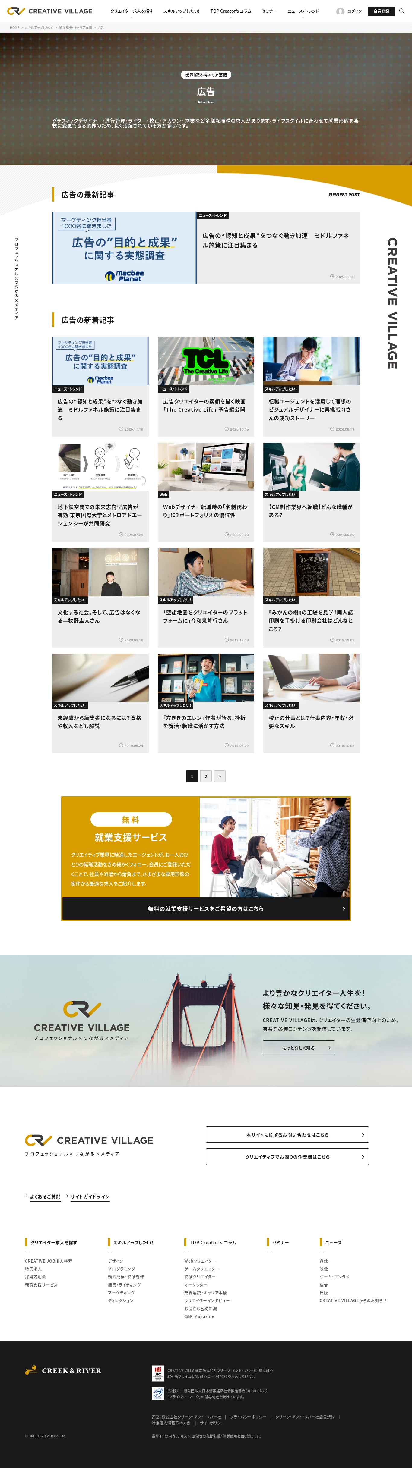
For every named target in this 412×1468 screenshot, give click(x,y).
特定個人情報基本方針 (171, 1423)
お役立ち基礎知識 (200, 1308)
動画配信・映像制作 (126, 1276)
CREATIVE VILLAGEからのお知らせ (353, 1300)
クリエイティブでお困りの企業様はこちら (287, 1156)
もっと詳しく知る (299, 1048)
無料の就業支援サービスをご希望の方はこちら (206, 908)
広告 (324, 1285)
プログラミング (121, 1269)
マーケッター (196, 1285)
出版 (324, 1292)
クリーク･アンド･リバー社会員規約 (305, 1416)
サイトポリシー (212, 1423)
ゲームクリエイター (201, 1269)
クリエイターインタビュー (207, 1300)
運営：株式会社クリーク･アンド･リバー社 (186, 1416)
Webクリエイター (200, 1261)
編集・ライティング (124, 1285)
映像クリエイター (200, 1276)
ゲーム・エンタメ (334, 1276)
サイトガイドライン (90, 1196)
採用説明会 (35, 1276)
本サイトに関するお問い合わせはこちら (287, 1134)
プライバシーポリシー (248, 1416)
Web (324, 1261)
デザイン (115, 1261)
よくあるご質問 (45, 1196)
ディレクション (121, 1300)
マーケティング (121, 1292)
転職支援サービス (41, 1285)
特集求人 (33, 1269)
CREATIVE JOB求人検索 (48, 1261)
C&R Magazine (199, 1316)
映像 (324, 1269)
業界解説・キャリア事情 (205, 1292)
